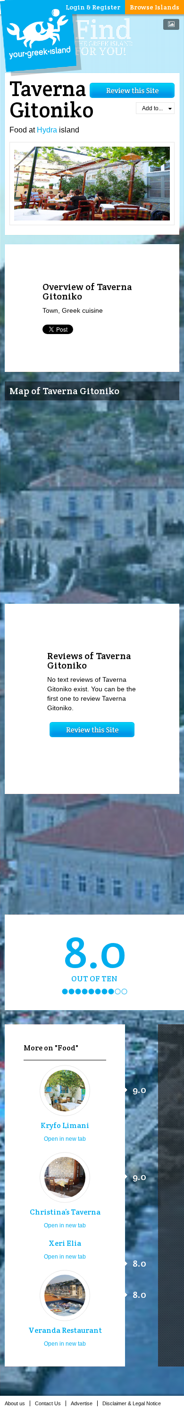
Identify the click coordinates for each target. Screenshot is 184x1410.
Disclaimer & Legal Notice (131, 1403)
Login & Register (93, 7)
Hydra (47, 130)
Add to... (152, 108)
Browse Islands (154, 7)
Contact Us (48, 1403)
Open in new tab (65, 1139)
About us (15, 1403)
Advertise (81, 1403)
